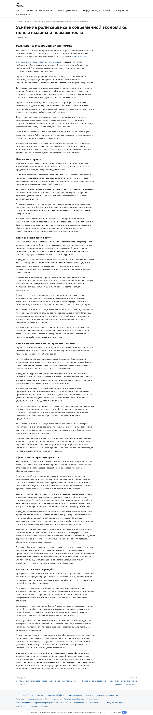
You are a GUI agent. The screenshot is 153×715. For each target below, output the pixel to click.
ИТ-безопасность (23, 14)
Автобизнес (21, 706)
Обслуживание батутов (115, 702)
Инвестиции (108, 10)
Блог (18, 695)
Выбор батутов (122, 10)
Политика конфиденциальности (29, 699)
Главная (19, 21)
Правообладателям (53, 699)
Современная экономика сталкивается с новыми (39, 62)
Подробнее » (28, 695)
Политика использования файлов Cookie (103, 695)
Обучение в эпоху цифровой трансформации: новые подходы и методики (46, 681)
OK (124, 712)
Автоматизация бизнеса (26, 10)
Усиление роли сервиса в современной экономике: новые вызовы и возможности (109, 681)
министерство (81, 56)
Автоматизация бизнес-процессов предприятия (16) (77, 10)
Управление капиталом (38, 706)
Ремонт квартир (46, 10)
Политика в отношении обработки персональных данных (59, 695)
